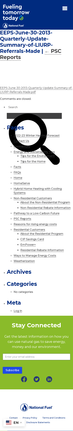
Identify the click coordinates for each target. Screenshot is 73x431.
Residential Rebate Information (42, 250)
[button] (65, 8)
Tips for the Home (32, 161)
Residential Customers (29, 229)
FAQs (17, 172)
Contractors (22, 146)
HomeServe (22, 183)
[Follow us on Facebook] (24, 379)
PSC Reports (22, 218)
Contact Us (21, 141)
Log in (18, 310)
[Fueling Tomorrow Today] (16, 16)
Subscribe (12, 370)
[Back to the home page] (36, 407)
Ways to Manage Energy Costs (35, 255)
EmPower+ (28, 244)
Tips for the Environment (37, 156)
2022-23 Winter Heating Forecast (37, 135)
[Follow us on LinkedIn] (49, 379)
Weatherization (24, 261)
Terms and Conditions (53, 418)
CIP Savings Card (32, 239)
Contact (13, 418)
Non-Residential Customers (33, 198)
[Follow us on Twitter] (37, 379)
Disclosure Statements (38, 422)
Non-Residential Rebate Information (45, 207)
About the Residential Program (41, 233)
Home (18, 177)
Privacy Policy (30, 418)
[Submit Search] (34, 116)
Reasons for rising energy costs (35, 224)
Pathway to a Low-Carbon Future (36, 213)
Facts (17, 167)
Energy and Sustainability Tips (34, 152)
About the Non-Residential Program (45, 202)
